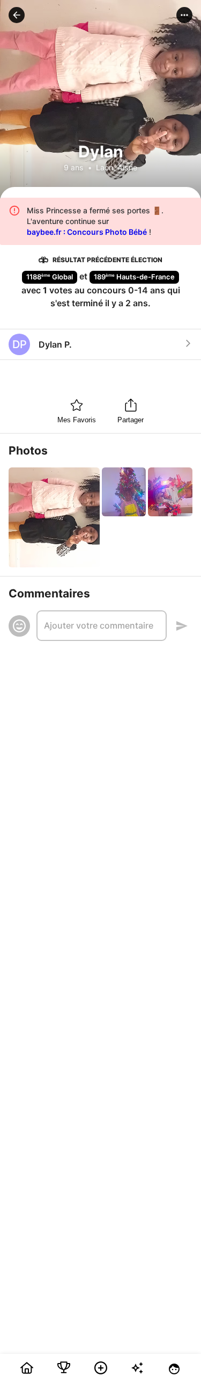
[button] (16, 15)
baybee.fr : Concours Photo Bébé (87, 231)
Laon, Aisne (116, 167)
